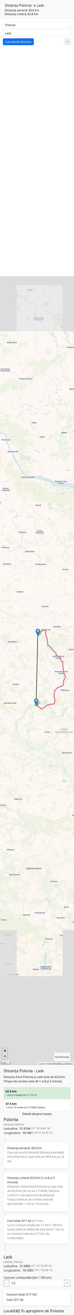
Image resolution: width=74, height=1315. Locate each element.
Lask (40, 5)
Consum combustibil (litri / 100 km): (28, 1278)
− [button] (5, 1056)
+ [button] (5, 1051)
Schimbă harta (62, 1056)
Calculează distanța (18, 42)
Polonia (25, 5)
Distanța (11, 5)
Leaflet (42, 1063)
